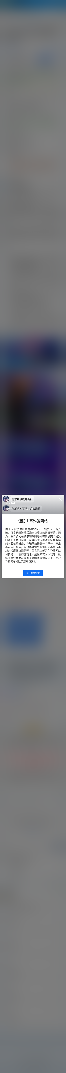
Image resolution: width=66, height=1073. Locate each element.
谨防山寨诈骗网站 (33, 521)
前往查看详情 (33, 573)
